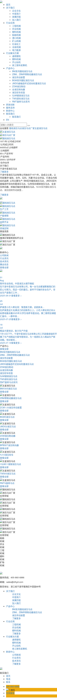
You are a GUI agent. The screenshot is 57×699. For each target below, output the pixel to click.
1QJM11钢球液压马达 (10, 464)
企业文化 (16, 10)
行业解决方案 (12, 53)
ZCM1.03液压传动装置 (11, 407)
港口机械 (16, 37)
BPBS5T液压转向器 (9, 445)
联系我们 (10, 113)
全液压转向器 (18, 89)
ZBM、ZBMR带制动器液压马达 (27, 74)
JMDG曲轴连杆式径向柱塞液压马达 (29, 83)
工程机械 (16, 25)
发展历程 (16, 16)
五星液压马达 (41, 128)
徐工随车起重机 (19, 65)
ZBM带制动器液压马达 (11, 398)
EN (7, 119)
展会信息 (4, 264)
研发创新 (10, 104)
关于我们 (10, 7)
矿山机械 (16, 40)
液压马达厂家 (28, 128)
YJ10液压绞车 (6, 454)
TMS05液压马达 (8, 473)
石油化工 (16, 43)
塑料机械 (16, 31)
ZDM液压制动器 (7, 435)
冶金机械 (16, 46)
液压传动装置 (18, 77)
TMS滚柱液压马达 (20, 98)
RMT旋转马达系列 (21, 101)
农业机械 (16, 28)
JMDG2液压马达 (8, 426)
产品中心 (10, 68)
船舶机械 (16, 34)
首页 (8, 4)
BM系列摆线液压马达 (22, 71)
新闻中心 (10, 110)
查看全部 (4, 267)
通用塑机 (16, 56)
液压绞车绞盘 (18, 92)
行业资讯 (4, 258)
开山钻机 (16, 62)
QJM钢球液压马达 (20, 95)
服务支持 (10, 107)
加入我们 (16, 19)
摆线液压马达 (15, 128)
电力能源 (16, 49)
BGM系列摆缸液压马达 (23, 80)
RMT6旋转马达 (7, 483)
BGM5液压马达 (7, 416)
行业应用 (10, 22)
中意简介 (16, 13)
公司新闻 (4, 255)
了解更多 (4, 171)
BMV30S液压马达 (8, 388)
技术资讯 (4, 261)
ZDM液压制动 (18, 86)
